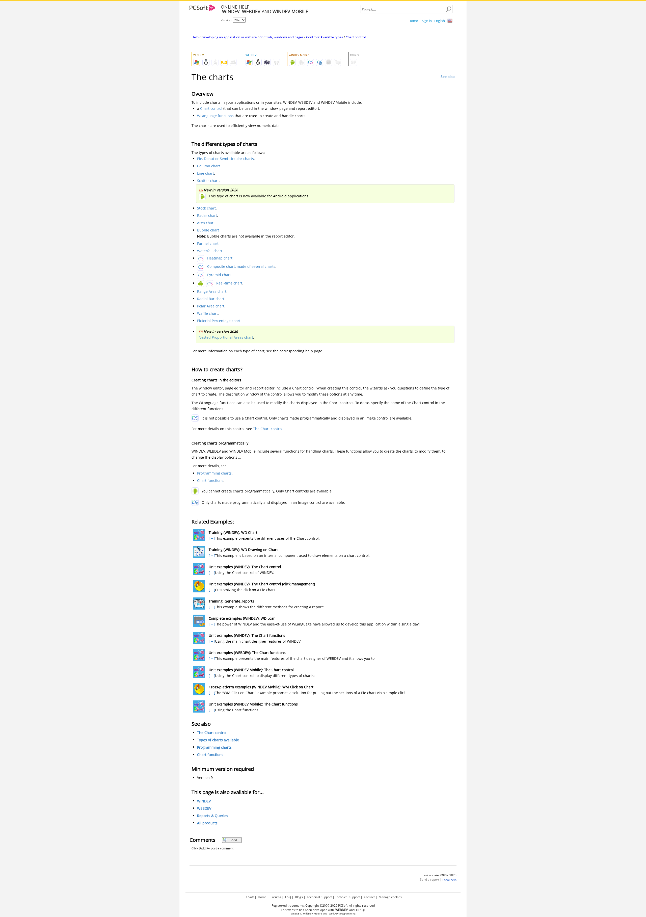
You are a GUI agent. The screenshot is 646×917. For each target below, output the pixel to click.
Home (413, 20)
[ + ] (211, 538)
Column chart (208, 166)
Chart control (356, 37)
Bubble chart (208, 230)
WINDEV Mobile (312, 913)
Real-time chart (229, 283)
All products (207, 823)
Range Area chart (211, 291)
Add (234, 840)
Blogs (299, 897)
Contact (369, 897)
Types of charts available (218, 740)
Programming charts (214, 473)
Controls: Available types (324, 37)
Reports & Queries (212, 815)
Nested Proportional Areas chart (226, 337)
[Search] (448, 9)
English (439, 20)
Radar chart (207, 215)
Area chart (206, 222)
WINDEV (204, 801)
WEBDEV (204, 808)
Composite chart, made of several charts (241, 266)
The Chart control (268, 428)
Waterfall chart (209, 250)
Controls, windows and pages (281, 37)
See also (447, 76)
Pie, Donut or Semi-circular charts (225, 158)
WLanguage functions (215, 115)
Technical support (347, 897)
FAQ (288, 897)
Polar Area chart (210, 306)
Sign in (427, 20)
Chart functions (210, 480)
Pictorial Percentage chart (218, 320)
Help (195, 37)
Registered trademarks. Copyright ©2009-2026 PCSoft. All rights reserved (323, 905)
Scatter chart (208, 180)
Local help (449, 880)
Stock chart (206, 208)
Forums (276, 897)
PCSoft (249, 897)
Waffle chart (207, 313)
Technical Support (319, 897)
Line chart (205, 173)
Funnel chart (208, 243)
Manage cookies (390, 897)
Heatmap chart (219, 258)
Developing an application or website (229, 37)
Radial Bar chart (210, 298)
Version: (227, 20)
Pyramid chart (219, 274)
